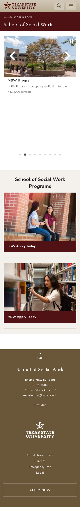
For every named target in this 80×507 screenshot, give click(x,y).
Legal (40, 473)
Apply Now (40, 490)
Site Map (40, 405)
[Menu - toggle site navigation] (71, 6)
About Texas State (40, 455)
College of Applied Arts (18, 17)
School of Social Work (28, 24)
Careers (40, 461)
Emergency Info (40, 467)
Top (40, 358)
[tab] (20, 154)
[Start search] (59, 6)
